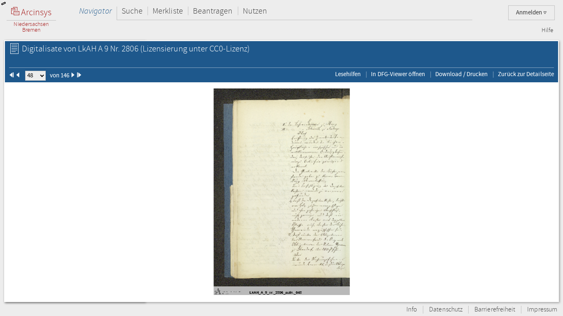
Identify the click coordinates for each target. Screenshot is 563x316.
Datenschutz (445, 310)
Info (411, 310)
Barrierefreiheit (494, 310)
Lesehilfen (348, 74)
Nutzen (255, 11)
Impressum (542, 310)
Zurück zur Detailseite (526, 74)
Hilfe (547, 30)
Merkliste (167, 11)
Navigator (95, 11)
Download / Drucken (461, 74)
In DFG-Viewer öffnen (398, 74)
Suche (132, 11)
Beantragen (213, 11)
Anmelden (529, 12)
